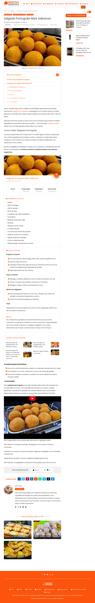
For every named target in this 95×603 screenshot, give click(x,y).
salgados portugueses (20, 111)
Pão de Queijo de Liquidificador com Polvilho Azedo (39, 345)
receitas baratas (53, 123)
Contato (48, 592)
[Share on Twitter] (23, 478)
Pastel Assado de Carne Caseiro (15, 557)
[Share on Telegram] (44, 478)
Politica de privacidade (79, 589)
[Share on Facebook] (19, 478)
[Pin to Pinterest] (27, 478)
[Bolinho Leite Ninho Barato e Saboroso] (47, 530)
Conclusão (13, 102)
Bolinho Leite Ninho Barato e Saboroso (47, 537)
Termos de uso (63, 589)
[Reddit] (50, 575)
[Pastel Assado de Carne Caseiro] (18, 550)
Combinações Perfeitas (17, 98)
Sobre (20, 589)
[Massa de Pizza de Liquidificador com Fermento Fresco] (27, 344)
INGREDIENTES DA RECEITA (17, 87)
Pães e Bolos (37, 4)
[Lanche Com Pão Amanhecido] (18, 530)
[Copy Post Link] (48, 478)
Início (27, 4)
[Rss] (52, 575)
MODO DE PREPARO (16, 91)
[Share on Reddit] (36, 478)
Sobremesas (49, 4)
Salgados (60, 4)
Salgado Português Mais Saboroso (20, 83)
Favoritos (38, 589)
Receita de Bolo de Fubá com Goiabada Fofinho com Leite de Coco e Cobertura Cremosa (13, 354)
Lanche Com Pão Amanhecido (15, 537)
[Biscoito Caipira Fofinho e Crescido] (55, 352)
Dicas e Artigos (72, 4)
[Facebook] (42, 575)
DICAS (11, 94)
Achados (85, 4)
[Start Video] (32, 417)
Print (56, 176)
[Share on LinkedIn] (31, 478)
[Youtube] (47, 575)
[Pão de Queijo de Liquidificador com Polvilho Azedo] (55, 344)
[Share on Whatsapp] (40, 478)
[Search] (85, 12)
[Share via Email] (52, 478)
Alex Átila (8, 25)
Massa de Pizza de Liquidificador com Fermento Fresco (12, 345)
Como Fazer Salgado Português (18, 79)
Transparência (50, 589)
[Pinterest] (44, 575)
